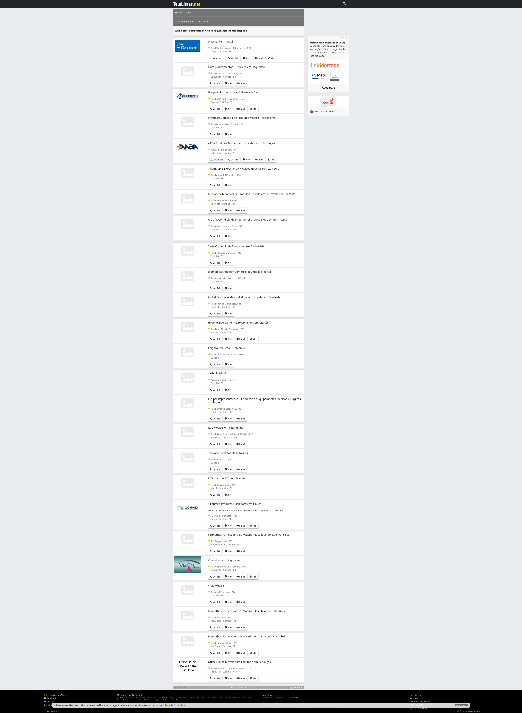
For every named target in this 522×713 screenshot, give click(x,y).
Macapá (155, 700)
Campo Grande (212, 697)
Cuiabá (119, 700)
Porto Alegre (157, 697)
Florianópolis (127, 700)
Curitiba (172, 697)
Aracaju (134, 700)
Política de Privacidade (468, 711)
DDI (292, 697)
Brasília (149, 697)
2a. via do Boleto (418, 708)
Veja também (184, 21)
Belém (197, 697)
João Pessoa (241, 697)
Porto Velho (163, 700)
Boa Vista (172, 700)
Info (247, 57)
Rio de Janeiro (129, 697)
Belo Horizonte (140, 697)
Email (260, 58)
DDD (288, 697)
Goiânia (191, 697)
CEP (296, 697)
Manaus (203, 697)
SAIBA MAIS (328, 88)
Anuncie (414, 698)
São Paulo (120, 697)
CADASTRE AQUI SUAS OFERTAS (326, 111)
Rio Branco (147, 700)
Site (272, 58)
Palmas (178, 700)
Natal (234, 697)
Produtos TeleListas (420, 701)
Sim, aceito (461, 705)
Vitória (141, 700)
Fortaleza (179, 697)
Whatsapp (217, 58)
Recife (185, 697)
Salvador (165, 697)
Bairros (202, 21)
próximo (295, 687)
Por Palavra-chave (268, 697)
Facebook (51, 698)
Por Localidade (280, 697)
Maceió (221, 697)
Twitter (50, 701)
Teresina (250, 697)
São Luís (228, 697)
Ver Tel (234, 58)
